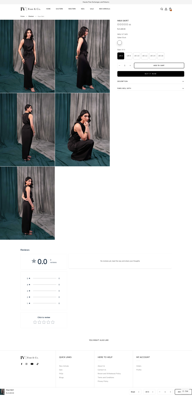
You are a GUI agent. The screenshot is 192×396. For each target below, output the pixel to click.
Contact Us (102, 370)
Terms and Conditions (106, 377)
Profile (138, 370)
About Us (101, 366)
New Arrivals (64, 366)
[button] (44, 278)
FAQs (61, 373)
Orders (138, 366)
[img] (122, 25)
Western (31, 16)
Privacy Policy (103, 381)
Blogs (61, 377)
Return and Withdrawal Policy (109, 373)
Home (22, 16)
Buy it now (151, 74)
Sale (60, 370)
